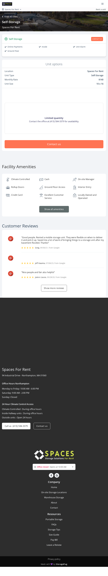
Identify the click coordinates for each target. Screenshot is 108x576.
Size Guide (54, 534)
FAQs (54, 524)
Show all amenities (54, 209)
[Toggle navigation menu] (103, 3)
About (54, 502)
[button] (51, 475)
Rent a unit (101, 9)
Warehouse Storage (54, 497)
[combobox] (54, 467)
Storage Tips (54, 529)
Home (54, 487)
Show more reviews (54, 288)
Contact (54, 507)
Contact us (54, 144)
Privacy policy (54, 559)
